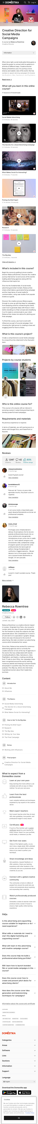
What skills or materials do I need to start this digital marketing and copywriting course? (17, 936)
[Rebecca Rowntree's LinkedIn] (21, 617)
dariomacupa (13, 504)
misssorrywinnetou (15, 469)
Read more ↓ (7, 79)
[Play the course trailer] (19, 15)
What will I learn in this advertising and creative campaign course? (16, 947)
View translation (13, 477)
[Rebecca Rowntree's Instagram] (17, 617)
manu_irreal (12, 524)
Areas (4, 1045)
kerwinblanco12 (14, 484)
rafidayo (11, 567)
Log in (33, 2)
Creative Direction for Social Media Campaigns (17, 34)
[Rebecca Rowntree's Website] (24, 617)
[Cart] (28, 2)
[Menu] (3, 2)
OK (19, 1118)
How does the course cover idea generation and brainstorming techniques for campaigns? (16, 993)
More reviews (7, 580)
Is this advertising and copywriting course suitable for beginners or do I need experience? (17, 923)
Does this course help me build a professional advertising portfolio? (16, 957)
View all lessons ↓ (9, 262)
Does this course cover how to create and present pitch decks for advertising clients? (16, 980)
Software (6, 1050)
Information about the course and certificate (18, 1004)
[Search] (25, 2)
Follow (7, 617)
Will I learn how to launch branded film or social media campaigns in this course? (17, 968)
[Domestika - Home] (19, 1032)
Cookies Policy (29, 1113)
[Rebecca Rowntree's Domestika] (14, 617)
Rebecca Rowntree (17, 42)
